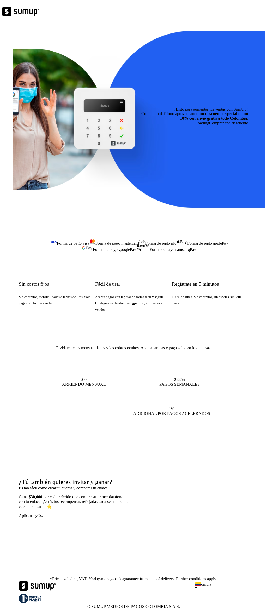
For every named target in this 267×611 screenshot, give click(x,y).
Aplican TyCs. (31, 515)
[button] (223, 587)
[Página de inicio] (37, 589)
